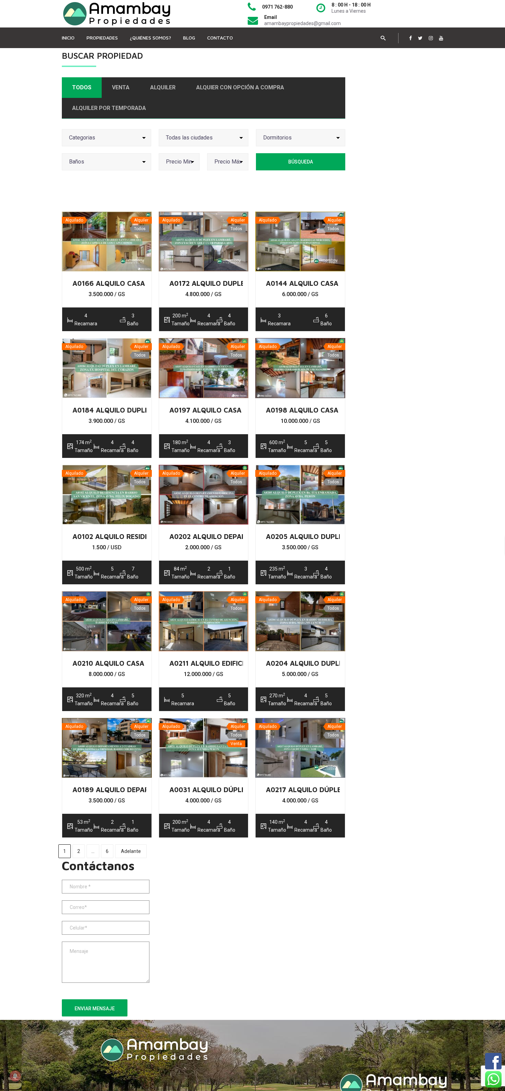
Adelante (131, 851)
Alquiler (163, 87)
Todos (81, 87)
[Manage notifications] (15, 1075)
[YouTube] (441, 38)
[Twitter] (420, 38)
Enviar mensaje (95, 1008)
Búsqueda (300, 162)
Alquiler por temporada (109, 108)
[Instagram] (431, 38)
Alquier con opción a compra (240, 87)
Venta (121, 87)
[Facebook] (410, 38)
